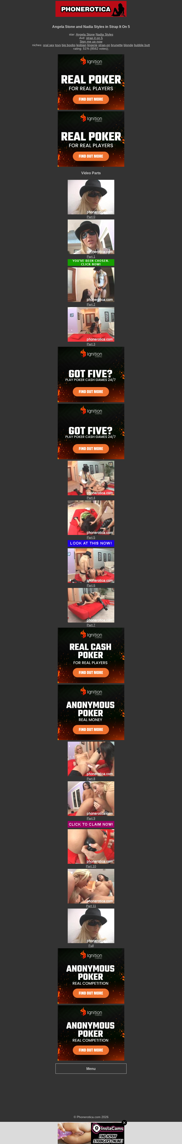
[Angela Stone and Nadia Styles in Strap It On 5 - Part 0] (91, 213)
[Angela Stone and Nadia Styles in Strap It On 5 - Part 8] (91, 775)
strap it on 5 (94, 38)
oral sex (48, 45)
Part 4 (91, 498)
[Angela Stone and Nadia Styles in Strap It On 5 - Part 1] (91, 253)
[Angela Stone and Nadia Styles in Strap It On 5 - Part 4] (91, 494)
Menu (91, 1069)
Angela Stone (85, 34)
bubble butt (142, 45)
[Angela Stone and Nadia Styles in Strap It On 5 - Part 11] (91, 902)
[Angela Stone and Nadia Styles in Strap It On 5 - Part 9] (91, 815)
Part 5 (91, 537)
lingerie (92, 45)
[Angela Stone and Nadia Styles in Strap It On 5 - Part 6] (91, 582)
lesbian (81, 45)
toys (58, 45)
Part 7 (91, 625)
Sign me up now (91, 41)
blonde (128, 45)
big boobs (68, 45)
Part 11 (91, 906)
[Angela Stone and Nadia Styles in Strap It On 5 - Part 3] (91, 340)
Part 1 (91, 256)
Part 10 (91, 866)
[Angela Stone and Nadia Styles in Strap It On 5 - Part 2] (91, 301)
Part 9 (91, 818)
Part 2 (91, 304)
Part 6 (91, 585)
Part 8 (91, 778)
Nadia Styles (104, 34)
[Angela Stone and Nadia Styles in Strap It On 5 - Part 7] (91, 621)
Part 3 (91, 344)
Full (91, 945)
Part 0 (91, 217)
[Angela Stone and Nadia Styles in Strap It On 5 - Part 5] (91, 534)
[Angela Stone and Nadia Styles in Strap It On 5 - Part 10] (91, 862)
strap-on (104, 45)
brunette (117, 45)
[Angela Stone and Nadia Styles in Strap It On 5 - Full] (91, 942)
